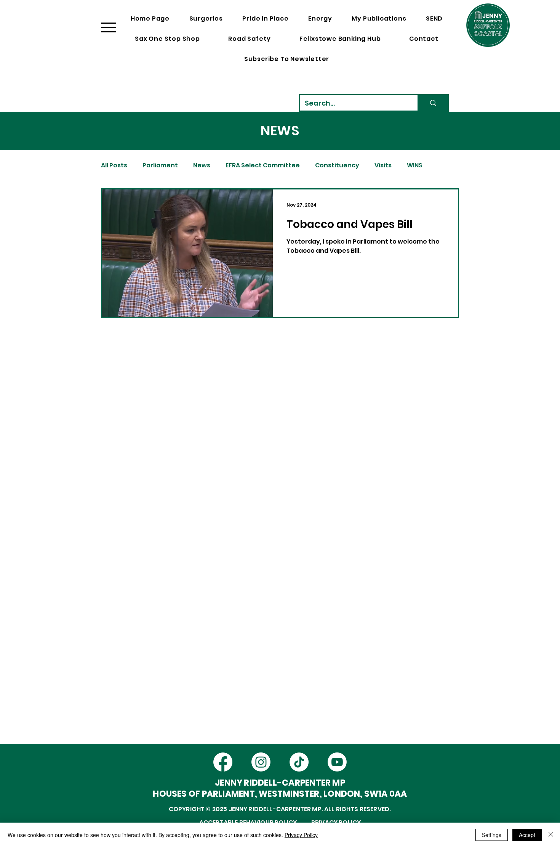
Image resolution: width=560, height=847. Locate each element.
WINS (414, 165)
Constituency (337, 165)
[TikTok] (299, 762)
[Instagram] (260, 762)
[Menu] (108, 27)
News (201, 165)
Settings (491, 835)
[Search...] (433, 103)
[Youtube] (337, 762)
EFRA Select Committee (263, 165)
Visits (383, 165)
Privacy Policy (301, 835)
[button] (460, 55)
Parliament (160, 165)
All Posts (114, 165)
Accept (527, 835)
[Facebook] (222, 762)
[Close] (550, 835)
